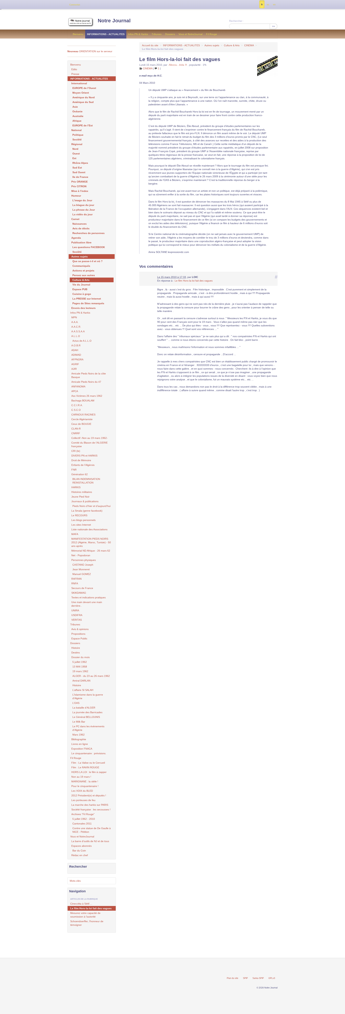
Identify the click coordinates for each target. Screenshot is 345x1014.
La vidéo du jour (82, 214)
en (274, 4)
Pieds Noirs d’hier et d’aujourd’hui (91, 506)
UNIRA (75, 610)
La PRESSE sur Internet (86, 298)
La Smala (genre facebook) (86, 510)
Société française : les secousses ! (91, 809)
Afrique (76, 120)
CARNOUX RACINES (83, 414)
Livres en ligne (79, 744)
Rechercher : (236, 20)
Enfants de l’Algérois (83, 465)
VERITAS (76, 619)
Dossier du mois (80, 657)
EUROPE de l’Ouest (84, 88)
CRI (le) (75, 450)
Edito (74, 69)
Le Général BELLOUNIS (86, 717)
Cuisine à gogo (81, 294)
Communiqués (81, 265)
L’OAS (75, 703)
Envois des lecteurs (83, 308)
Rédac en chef (79, 855)
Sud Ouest (78, 172)
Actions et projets (83, 270)
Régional (76, 144)
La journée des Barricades (87, 712)
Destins (75, 652)
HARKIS (75, 487)
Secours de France (82, 588)
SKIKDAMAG (78, 592)
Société (77, 139)
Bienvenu (78, 34)
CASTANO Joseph (82, 564)
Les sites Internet (81, 524)
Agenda (76, 237)
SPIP (245, 978)
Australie (77, 116)
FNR (74, 469)
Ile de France (80, 177)
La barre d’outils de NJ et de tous (90, 841)
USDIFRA (76, 615)
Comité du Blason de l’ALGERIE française (89, 444)
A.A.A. (74, 322)
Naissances (79, 223)
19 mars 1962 (80, 671)
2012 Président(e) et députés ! (88, 795)
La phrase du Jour (83, 209)
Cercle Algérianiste (82, 419)
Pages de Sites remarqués (88, 303)
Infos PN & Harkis (138, 34)
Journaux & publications (84, 501)
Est (74, 158)
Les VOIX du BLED (82, 790)
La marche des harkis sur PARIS (89, 804)
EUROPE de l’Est (82, 125)
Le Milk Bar (78, 721)
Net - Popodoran (80, 555)
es (268, 4)
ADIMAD (76, 354)
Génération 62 (79, 474)
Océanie (77, 111)
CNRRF (75, 433)
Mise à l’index (79, 191)
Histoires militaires (81, 492)
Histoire (75, 647)
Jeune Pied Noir (80, 496)
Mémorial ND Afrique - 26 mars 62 (90, 550)
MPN (74, 317)
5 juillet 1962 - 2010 (83, 818)
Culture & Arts (232, 45)
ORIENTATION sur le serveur (89, 51)
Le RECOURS (79, 515)
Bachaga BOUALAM (82, 400)
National (76, 130)
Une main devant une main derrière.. (86, 604)
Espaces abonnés (81, 845)
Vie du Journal (81, 284)
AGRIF (75, 364)
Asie (75, 106)
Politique (77, 134)
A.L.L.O (75, 336)
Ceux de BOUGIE (81, 423)
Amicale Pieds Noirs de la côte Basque (88, 375)
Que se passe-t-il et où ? (87, 261)
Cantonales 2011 (82, 823)
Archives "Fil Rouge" (83, 814)
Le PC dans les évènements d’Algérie (88, 728)
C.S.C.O (76, 409)
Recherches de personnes (88, 233)
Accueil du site (150, 45)
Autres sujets (211, 45)
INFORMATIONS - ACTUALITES (106, 34)
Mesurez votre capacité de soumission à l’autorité (85, 915)
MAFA (74, 534)
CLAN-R (76, 428)
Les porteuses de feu (83, 800)
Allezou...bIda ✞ (178, 64)
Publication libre (81, 242)
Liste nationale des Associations (89, 529)
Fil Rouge (211, 34)
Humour (76, 195)
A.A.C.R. (76, 326)
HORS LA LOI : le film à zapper (89, 772)
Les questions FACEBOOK (88, 247)
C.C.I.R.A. (77, 405)
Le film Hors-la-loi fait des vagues (194, 280)
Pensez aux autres (83, 275)
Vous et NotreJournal (191, 34)
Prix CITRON (78, 186)
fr (262, 4)
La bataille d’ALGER (83, 707)
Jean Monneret (81, 569)
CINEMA (249, 45)
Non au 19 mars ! (81, 776)
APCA (74, 391)
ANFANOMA (78, 386)
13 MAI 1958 (79, 666)
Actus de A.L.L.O (81, 340)
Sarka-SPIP (258, 978)
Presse (75, 74)
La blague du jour (83, 205)
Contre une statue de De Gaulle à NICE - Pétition (91, 830)
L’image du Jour (82, 200)
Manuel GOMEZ (81, 574)
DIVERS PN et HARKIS (84, 455)
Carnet (75, 219)
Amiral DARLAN (81, 680)
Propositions (78, 633)
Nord (75, 148)
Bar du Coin (79, 850)
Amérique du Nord (83, 97)
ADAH (74, 350)
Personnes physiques (83, 560)
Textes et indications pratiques (88, 597)
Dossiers (170, 34)
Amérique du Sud (83, 102)
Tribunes (157, 34)
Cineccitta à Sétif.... (81, 903)
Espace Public (79, 638)
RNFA (74, 583)
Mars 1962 (78, 734)
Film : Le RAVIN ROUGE (85, 767)
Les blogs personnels (83, 520)
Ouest (76, 153)
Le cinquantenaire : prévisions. (88, 753)
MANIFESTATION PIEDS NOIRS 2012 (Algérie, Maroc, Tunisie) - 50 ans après (91, 542)
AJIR (74, 368)
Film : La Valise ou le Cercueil (88, 762)
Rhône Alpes (80, 162)
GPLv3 (271, 978)
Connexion (74, 4)
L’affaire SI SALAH (82, 690)
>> (273, 26)
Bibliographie (78, 739)
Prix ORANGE (79, 181)
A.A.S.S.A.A (78, 331)
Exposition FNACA (81, 748)
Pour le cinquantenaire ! (84, 786)
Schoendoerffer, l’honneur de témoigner (86, 923)
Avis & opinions (80, 629)
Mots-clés (75, 880)
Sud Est (77, 167)
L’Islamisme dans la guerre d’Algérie (87, 696)
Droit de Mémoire (81, 460)
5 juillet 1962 (79, 661)
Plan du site (232, 978)
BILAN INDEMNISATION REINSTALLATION (86, 481)
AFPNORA (77, 359)
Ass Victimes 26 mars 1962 (86, 395)
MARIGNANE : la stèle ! (84, 781)
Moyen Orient (80, 92)
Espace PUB (79, 289)
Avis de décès (80, 228)
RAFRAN (76, 578)
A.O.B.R (75, 345)
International (79, 83)
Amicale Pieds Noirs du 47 (86, 381)
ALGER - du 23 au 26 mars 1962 (91, 675)
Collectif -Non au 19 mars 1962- (89, 438)
